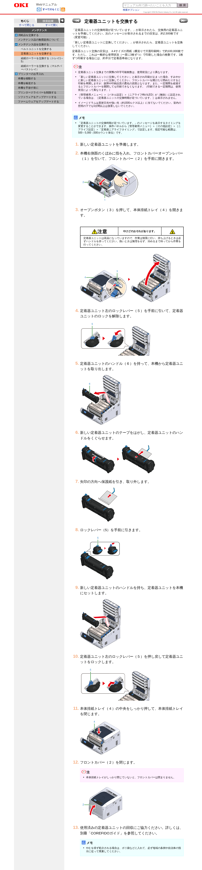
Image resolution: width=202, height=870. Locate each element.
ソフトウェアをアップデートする (37, 97)
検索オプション (131, 10)
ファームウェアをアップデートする (38, 101)
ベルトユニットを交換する (36, 49)
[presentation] (25, 21)
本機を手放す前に (28, 87)
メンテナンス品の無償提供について (38, 39)
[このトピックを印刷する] (63, 9)
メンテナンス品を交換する (33, 44)
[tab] (25, 21)
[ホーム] (39, 9)
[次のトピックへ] (183, 20)
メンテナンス (39, 30)
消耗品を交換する (28, 35)
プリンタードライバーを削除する (37, 92)
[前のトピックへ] (76, 20)
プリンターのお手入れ (31, 74)
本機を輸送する (27, 83)
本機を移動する (27, 78)
